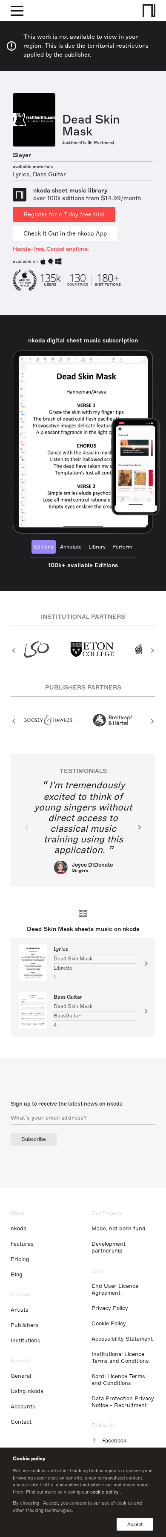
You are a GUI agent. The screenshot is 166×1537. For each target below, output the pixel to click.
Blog (17, 1274)
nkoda (18, 1228)
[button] (14, 650)
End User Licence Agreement (115, 1289)
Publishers (25, 1325)
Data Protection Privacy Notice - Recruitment (123, 1402)
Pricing (20, 1259)
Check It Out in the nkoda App (65, 233)
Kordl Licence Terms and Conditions (118, 1380)
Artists (20, 1310)
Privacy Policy (110, 1308)
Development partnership (109, 1247)
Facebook (114, 1440)
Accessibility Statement (122, 1339)
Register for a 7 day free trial (64, 214)
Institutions (25, 1340)
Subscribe (33, 1139)
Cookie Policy (109, 1323)
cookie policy (104, 1492)
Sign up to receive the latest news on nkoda (67, 1103)
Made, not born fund (119, 1228)
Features (22, 1244)
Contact (21, 1422)
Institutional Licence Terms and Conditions (120, 1358)
